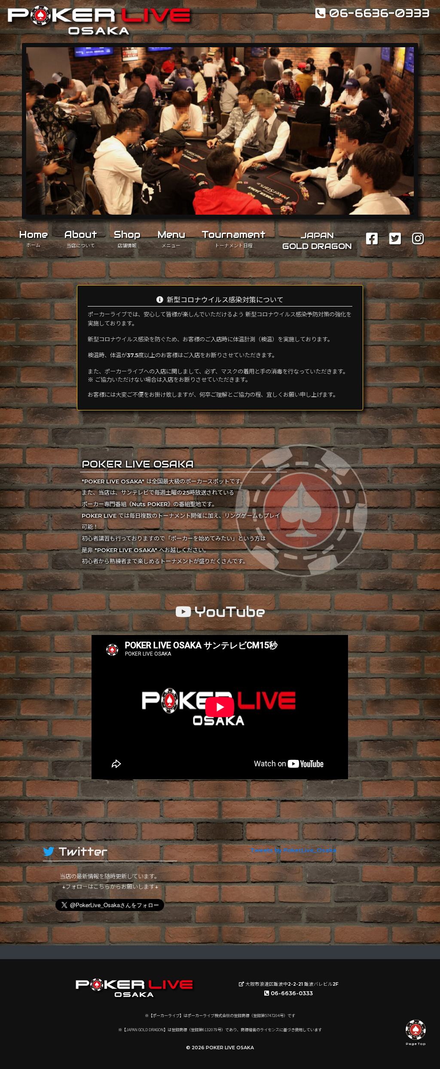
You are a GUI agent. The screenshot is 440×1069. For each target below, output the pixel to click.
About (80, 238)
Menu (171, 238)
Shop (127, 238)
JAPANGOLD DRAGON (317, 241)
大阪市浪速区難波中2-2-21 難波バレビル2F (291, 984)
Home (33, 238)
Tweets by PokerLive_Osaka (293, 850)
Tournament (234, 238)
